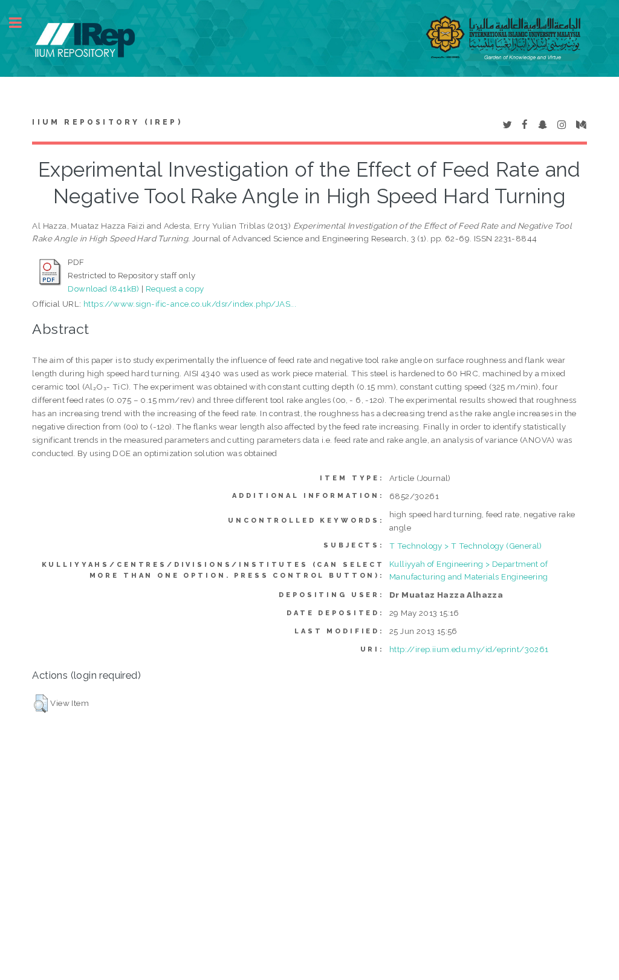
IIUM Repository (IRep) (107, 122)
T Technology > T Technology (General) (465, 545)
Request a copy (175, 288)
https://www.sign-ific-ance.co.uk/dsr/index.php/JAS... (189, 304)
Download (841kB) (103, 288)
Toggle (22, 22)
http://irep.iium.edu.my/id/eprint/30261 (469, 649)
